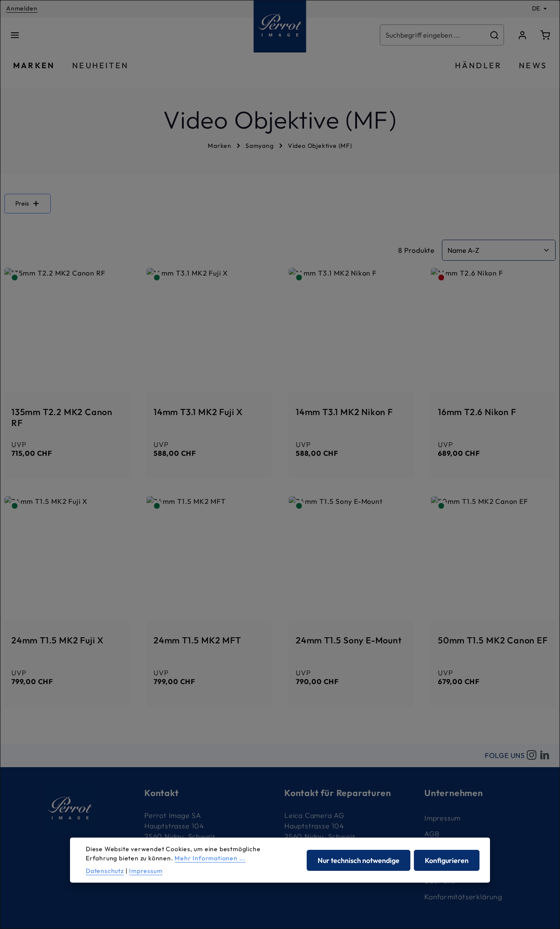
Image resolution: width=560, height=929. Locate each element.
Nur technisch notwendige (358, 860)
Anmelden (21, 9)
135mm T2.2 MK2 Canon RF (61, 417)
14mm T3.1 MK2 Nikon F (344, 411)
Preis (22, 203)
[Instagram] (531, 755)
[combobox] (433, 34)
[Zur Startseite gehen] (280, 26)
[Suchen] (494, 34)
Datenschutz (105, 871)
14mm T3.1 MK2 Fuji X (198, 411)
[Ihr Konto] (522, 34)
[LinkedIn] (545, 755)
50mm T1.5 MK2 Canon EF (493, 640)
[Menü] (14, 34)
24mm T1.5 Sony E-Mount (349, 640)
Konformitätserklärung (463, 896)
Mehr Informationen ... (210, 858)
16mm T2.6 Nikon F (477, 411)
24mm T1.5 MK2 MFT (197, 640)
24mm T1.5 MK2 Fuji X (57, 640)
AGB (431, 833)
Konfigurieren (447, 860)
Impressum (442, 818)
